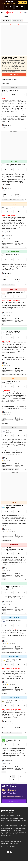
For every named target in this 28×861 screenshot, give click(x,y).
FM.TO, (23, 62)
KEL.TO (5, 20)
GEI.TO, (13, 67)
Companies (4, 839)
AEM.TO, (4, 63)
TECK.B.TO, (9, 62)
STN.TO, (14, 70)
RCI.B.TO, (21, 67)
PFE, (10, 65)
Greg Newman (10, 60)
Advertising (10, 841)
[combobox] (14, 16)
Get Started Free (13, 801)
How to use (20, 839)
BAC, (19, 62)
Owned (4, 276)
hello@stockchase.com (6, 835)
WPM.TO (17, 20)
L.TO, (13, 63)
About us (14, 839)
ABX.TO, (9, 63)
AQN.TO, (9, 68)
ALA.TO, (15, 62)
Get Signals (13, 74)
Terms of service (13, 843)
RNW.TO (23, 70)
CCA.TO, (4, 68)
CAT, (3, 65)
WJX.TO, (17, 63)
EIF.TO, (17, 67)
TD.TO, (4, 67)
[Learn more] (25, 128)
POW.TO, (20, 65)
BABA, (10, 70)
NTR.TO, (18, 68)
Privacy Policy (4, 843)
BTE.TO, (19, 70)
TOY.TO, (7, 65)
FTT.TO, (22, 63)
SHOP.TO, (15, 65)
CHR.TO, (8, 67)
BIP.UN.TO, (5, 70)
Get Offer (22, 2)
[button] (14, 125)
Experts (9, 839)
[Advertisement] (14, 41)
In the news (4, 841)
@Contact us (17, 841)
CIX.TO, (14, 68)
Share (13, 94)
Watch (19, 169)
